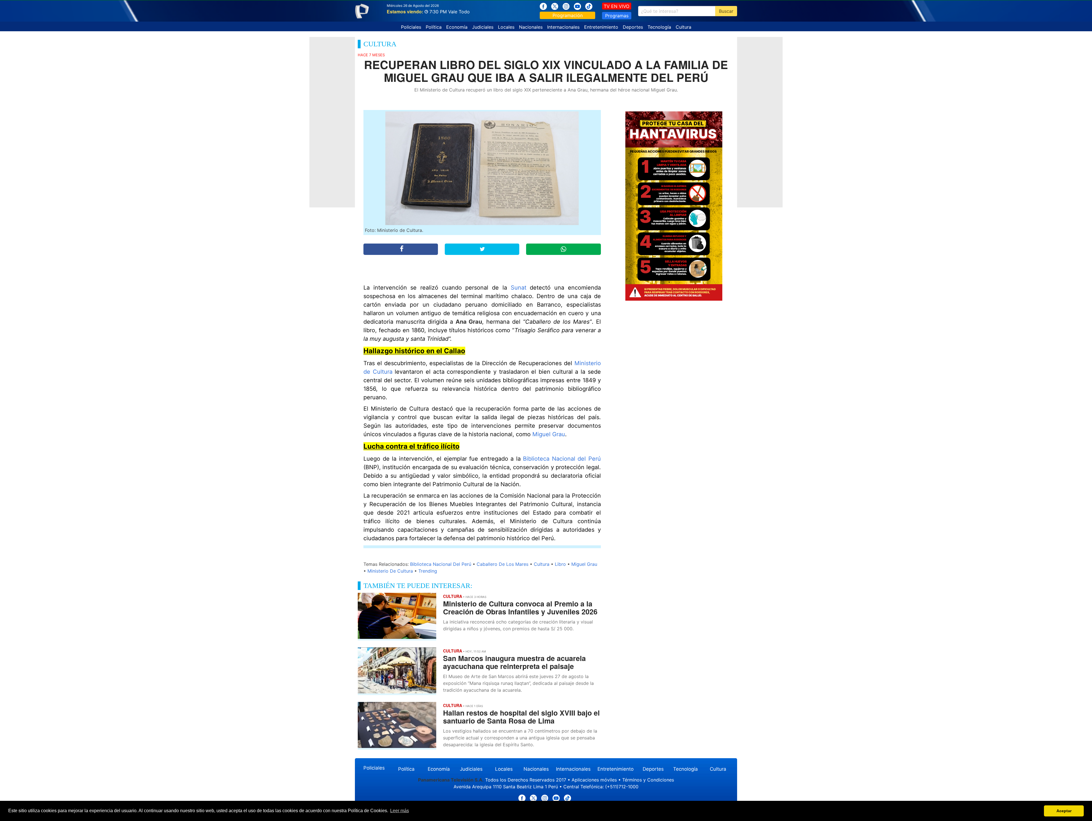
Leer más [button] (399, 810)
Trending (427, 571)
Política (434, 27)
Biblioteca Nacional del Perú (562, 458)
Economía (457, 27)
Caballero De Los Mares (502, 564)
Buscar (726, 11)
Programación (568, 15)
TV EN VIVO (616, 6)
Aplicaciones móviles (594, 780)
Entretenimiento (601, 27)
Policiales (411, 27)
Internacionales (563, 27)
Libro (560, 564)
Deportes (633, 27)
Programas (616, 15)
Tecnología (659, 27)
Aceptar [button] (1064, 810)
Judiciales (482, 27)
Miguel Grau (548, 434)
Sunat (518, 287)
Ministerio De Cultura (390, 571)
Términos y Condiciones (648, 780)
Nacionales (531, 27)
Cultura (683, 27)
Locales (506, 27)
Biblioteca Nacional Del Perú (440, 564)
